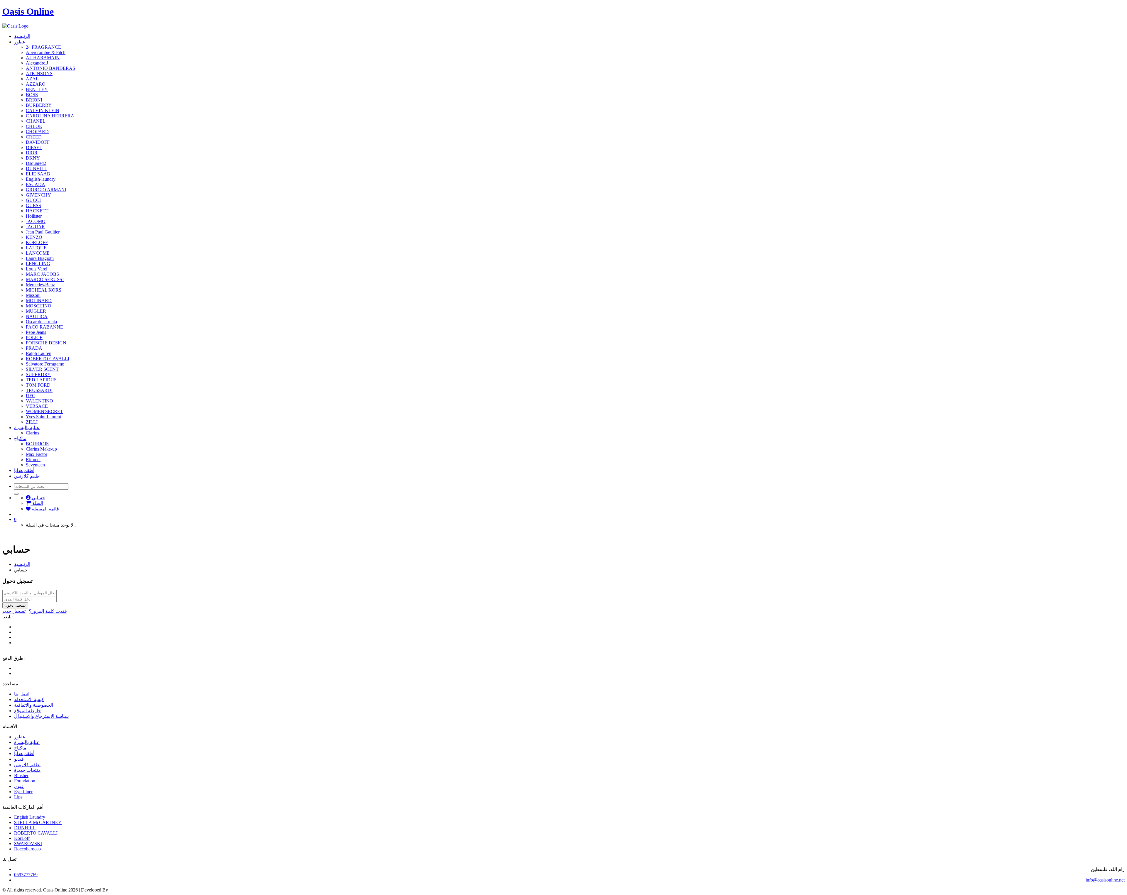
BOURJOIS (37, 443)
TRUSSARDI (39, 390)
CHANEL (35, 121)
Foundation (24, 780)
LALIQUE (36, 247)
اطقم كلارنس (27, 475)
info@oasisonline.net (1105, 879)
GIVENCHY (38, 194)
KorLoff (22, 838)
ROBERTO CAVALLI (47, 358)
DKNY (33, 157)
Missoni (33, 295)
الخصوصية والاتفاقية (33, 705)
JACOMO (35, 221)
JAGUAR (35, 226)
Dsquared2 (36, 163)
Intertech (117, 889)
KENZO (34, 237)
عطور (20, 41)
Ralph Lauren (38, 353)
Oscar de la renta (41, 321)
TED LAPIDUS (41, 379)
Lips (18, 796)
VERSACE (37, 406)
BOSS (32, 94)
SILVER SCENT (42, 369)
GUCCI (33, 200)
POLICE (34, 337)
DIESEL (34, 147)
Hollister (34, 216)
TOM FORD (38, 385)
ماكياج (20, 438)
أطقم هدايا (24, 470)
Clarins (32, 432)
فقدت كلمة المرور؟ (48, 611)
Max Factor (36, 454)
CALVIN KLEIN (42, 110)
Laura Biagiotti (40, 258)
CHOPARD (37, 131)
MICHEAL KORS (43, 289)
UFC (30, 395)
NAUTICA (37, 316)
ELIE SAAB (38, 173)
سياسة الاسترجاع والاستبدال (41, 716)
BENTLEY (37, 89)
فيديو (19, 759)
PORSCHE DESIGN (46, 342)
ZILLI (32, 421)
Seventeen (35, 464)
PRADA (34, 348)
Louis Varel (36, 268)
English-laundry (40, 179)
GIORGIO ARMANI (46, 189)
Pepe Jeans (36, 332)
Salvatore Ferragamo (45, 363)
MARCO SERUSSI (45, 279)
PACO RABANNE (44, 326)
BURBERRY (39, 105)
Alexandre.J (37, 62)
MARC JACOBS (42, 274)
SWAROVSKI (28, 843)
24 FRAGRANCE (43, 47)
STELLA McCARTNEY (38, 822)
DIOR (32, 152)
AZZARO (35, 84)
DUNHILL (36, 168)
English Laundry (29, 817)
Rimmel (33, 459)
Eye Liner (23, 791)
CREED (34, 136)
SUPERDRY (38, 374)
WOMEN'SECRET (44, 411)
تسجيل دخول (15, 605)
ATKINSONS (39, 73)
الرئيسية (22, 36)
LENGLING (38, 263)
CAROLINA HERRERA (50, 115)
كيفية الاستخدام (29, 699)
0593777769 (26, 874)
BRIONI (34, 99)
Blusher (21, 775)
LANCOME (38, 253)
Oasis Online (28, 11)
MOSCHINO (38, 305)
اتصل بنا (21, 693)
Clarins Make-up (41, 448)
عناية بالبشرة (27, 427)
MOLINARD (39, 300)
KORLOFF (37, 242)
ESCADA (35, 184)
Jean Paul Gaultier (43, 231)
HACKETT (37, 210)
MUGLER (36, 311)
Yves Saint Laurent (43, 416)
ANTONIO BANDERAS (50, 68)
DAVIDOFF (38, 142)
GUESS (33, 205)
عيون (19, 786)
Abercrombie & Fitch (45, 52)
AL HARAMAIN (43, 57)
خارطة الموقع (27, 710)
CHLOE (34, 126)
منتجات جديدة (27, 770)
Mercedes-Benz (40, 284)
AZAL (32, 78)
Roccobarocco (27, 848)
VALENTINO (39, 400)
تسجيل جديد (14, 611)
